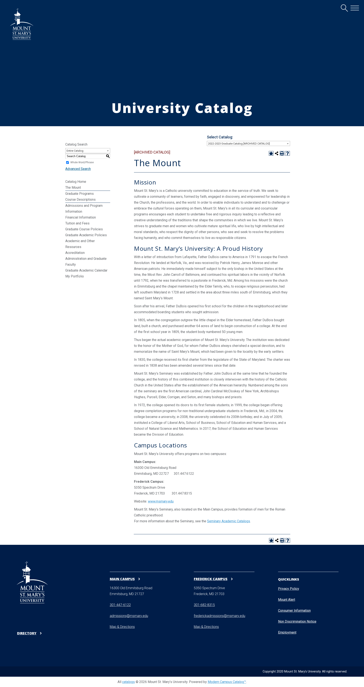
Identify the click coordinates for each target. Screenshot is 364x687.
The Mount (73, 188)
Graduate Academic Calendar (86, 270)
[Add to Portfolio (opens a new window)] (271, 153)
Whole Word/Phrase (82, 162)
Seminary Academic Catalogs (228, 521)
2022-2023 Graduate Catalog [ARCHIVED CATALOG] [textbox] (239, 143)
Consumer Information (294, 611)
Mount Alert (286, 600)
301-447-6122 (120, 605)
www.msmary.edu (161, 501)
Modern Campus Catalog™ (227, 682)
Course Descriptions (80, 200)
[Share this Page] (276, 153)
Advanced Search (78, 169)
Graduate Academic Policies (86, 235)
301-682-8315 (204, 605)
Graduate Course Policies (84, 229)
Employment (287, 632)
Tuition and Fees (77, 223)
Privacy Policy (288, 589)
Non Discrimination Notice (297, 621)
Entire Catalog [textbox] (75, 150)
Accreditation (75, 253)
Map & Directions (122, 627)
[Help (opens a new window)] (287, 153)
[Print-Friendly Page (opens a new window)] (282, 153)
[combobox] (248, 143)
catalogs (128, 682)
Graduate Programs (79, 194)
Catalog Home (75, 182)
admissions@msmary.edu (129, 616)
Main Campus (122, 579)
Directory (26, 633)
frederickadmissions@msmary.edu (219, 616)
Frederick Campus (211, 579)
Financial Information (80, 217)
